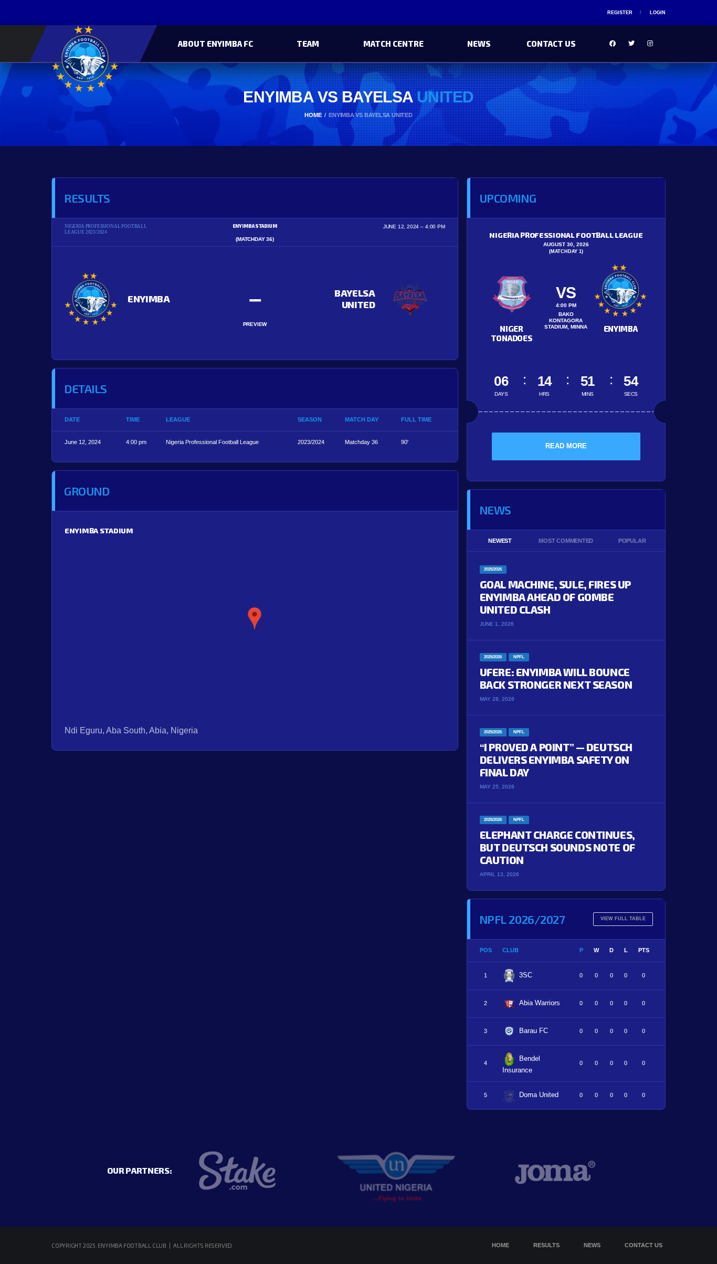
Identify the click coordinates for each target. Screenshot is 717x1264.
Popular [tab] (632, 541)
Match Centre (393, 43)
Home (500, 1245)
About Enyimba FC (215, 43)
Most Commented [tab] (566, 541)
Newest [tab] (500, 541)
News (479, 43)
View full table (623, 918)
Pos (486, 950)
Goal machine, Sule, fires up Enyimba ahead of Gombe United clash (555, 597)
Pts (643, 950)
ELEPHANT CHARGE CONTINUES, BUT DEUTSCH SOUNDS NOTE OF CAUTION (557, 847)
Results (546, 1245)
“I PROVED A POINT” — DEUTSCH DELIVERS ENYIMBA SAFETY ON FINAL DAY (556, 759)
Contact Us (551, 43)
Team (308, 43)
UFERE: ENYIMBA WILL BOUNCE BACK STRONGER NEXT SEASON (556, 678)
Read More (566, 446)
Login (658, 12)
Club (510, 950)
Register (619, 12)
